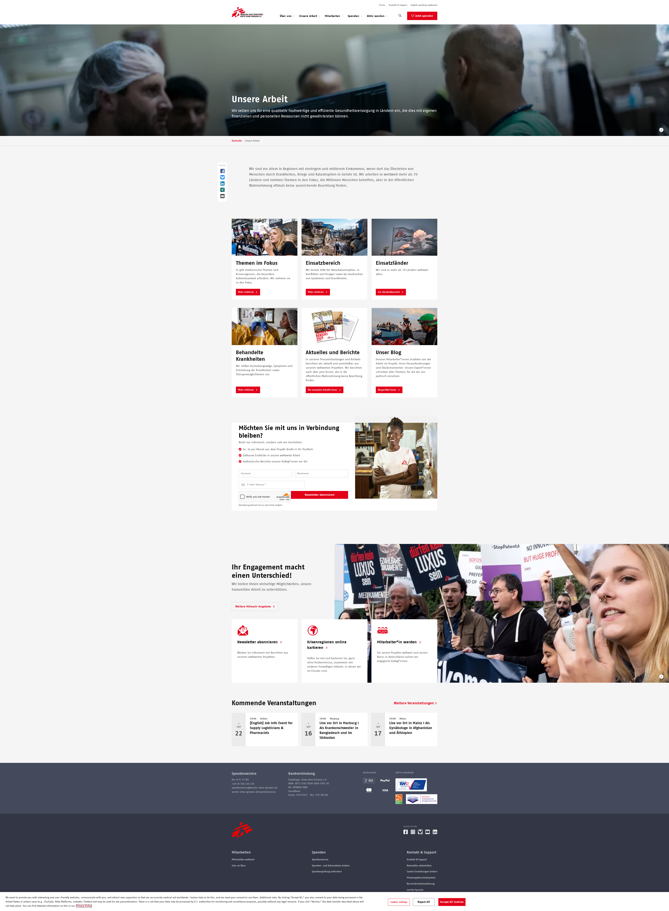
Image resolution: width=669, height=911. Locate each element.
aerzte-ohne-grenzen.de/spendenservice (254, 792)
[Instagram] (413, 833)
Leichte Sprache (415, 890)
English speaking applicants (424, 5)
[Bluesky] (420, 833)
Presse (382, 5)
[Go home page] (247, 12)
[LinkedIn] (435, 833)
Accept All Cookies (452, 901)
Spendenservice (320, 859)
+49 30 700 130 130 (243, 784)
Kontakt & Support (398, 5)
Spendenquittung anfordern (327, 871)
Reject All (424, 901)
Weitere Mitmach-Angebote (253, 606)
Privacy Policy (83, 906)
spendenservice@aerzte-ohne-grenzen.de (254, 788)
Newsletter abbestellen (419, 865)
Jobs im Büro (239, 865)
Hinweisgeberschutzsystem (421, 877)
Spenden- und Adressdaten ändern (330, 865)
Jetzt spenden (424, 15)
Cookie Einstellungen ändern (422, 871)
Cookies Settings (398, 902)
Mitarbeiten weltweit (243, 859)
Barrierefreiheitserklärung (421, 884)
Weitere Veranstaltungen (414, 703)
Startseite (237, 141)
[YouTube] (427, 833)
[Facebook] (405, 833)
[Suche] (400, 16)
